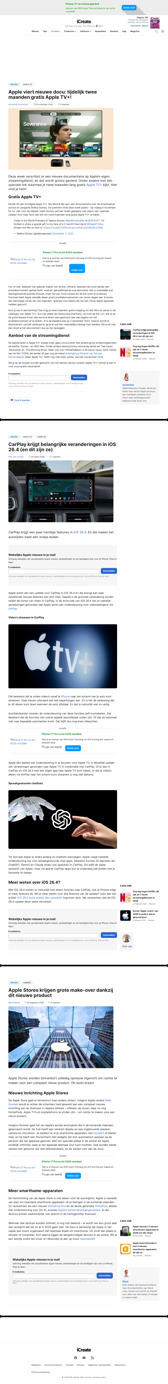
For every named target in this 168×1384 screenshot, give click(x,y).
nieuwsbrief (87, 1238)
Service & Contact (53, 1365)
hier (102, 313)
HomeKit (27, 983)
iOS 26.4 (80, 532)
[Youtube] (84, 1358)
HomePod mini (57, 1206)
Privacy (80, 1365)
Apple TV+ (94, 185)
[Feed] (92, 1358)
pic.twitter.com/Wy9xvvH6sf (87, 227)
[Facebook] (75, 1358)
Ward (14, 1002)
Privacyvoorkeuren (41, 1372)
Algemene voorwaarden (99, 1365)
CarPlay (42, 437)
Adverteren (120, 1365)
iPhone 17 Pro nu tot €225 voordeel (63, 252)
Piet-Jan (16, 456)
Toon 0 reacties (22, 400)
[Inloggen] (163, 31)
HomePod (101, 1206)
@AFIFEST (94, 220)
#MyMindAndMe (75, 220)
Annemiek (18, 104)
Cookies (69, 1365)
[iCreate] (84, 21)
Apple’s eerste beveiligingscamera (79, 1210)
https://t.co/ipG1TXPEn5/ (57, 227)
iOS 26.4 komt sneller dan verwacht (39, 897)
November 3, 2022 (63, 233)
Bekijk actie (129, 7)
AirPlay (12, 608)
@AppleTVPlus (95, 224)
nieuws (14, 84)
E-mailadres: (14, 374)
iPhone (65, 696)
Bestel (145, 25)
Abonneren (136, 25)
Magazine (36, 1365)
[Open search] (156, 31)
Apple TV (27, 84)
